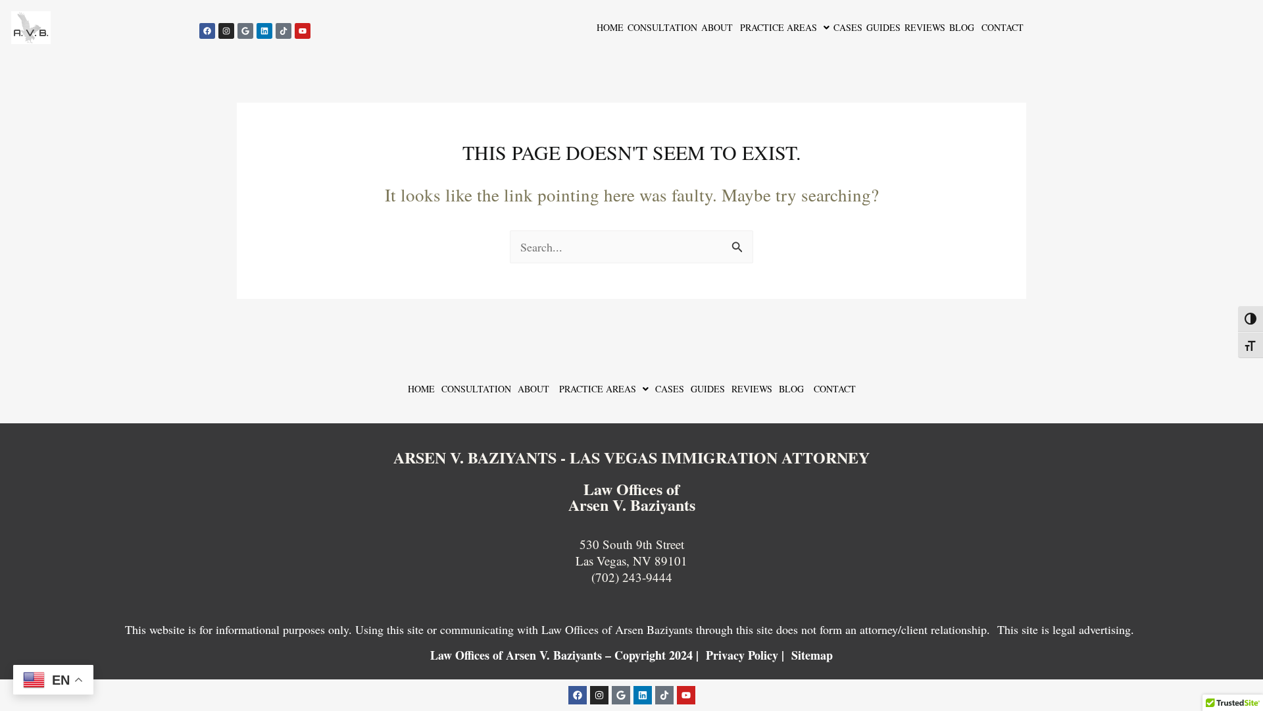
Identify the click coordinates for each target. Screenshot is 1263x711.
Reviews (924, 27)
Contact (1001, 27)
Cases (847, 27)
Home (610, 27)
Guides (883, 27)
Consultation (662, 27)
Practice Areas (777, 27)
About (717, 27)
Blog (961, 27)
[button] (783, 27)
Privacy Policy (742, 655)
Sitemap (812, 655)
